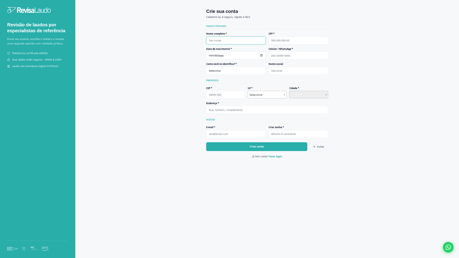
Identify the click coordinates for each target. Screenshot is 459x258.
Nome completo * (216, 33)
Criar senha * (276, 127)
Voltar (320, 146)
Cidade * (294, 88)
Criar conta (257, 146)
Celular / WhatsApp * (281, 49)
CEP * (209, 88)
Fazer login (275, 156)
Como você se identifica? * (221, 64)
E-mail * (210, 127)
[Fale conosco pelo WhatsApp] (448, 247)
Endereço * (212, 103)
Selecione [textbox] (255, 95)
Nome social (276, 64)
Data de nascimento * (219, 49)
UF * (250, 88)
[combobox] (267, 94)
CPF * (272, 33)
